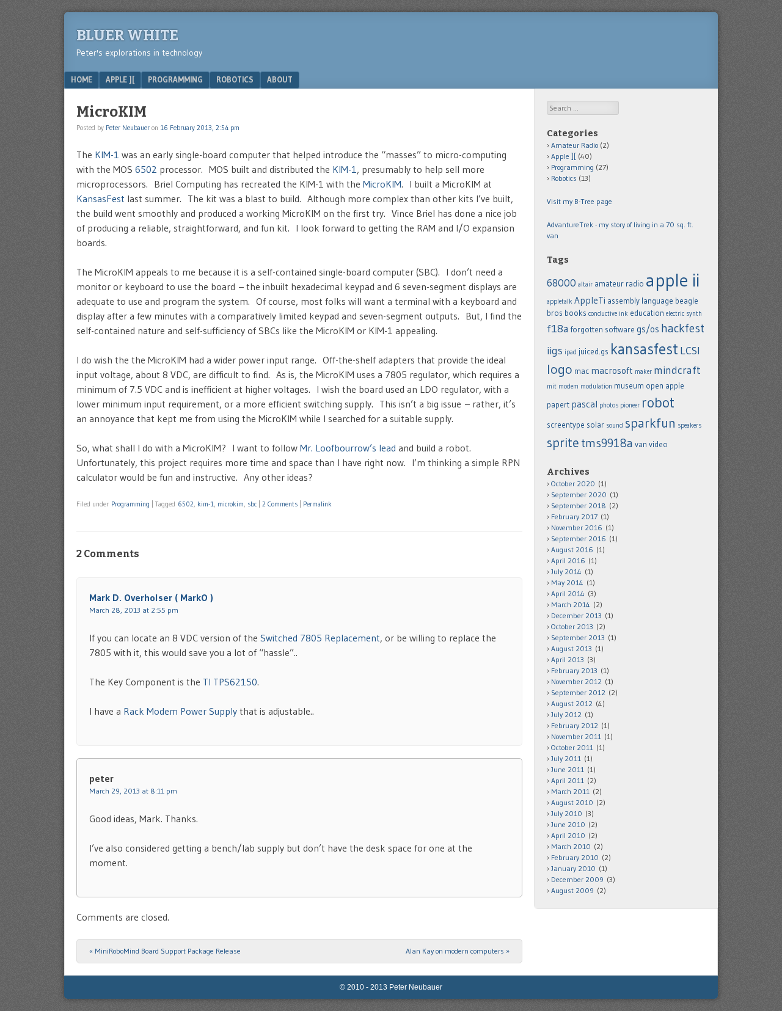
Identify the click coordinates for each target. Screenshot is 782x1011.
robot (657, 402)
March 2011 (570, 791)
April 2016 (568, 560)
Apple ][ (120, 79)
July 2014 (566, 571)
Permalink (317, 504)
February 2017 (574, 516)
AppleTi (589, 300)
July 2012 (566, 714)
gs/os (648, 329)
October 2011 (572, 747)
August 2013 (571, 648)
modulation (596, 386)
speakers (689, 425)
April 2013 (567, 659)
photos (608, 405)
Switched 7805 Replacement (320, 638)
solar (595, 425)
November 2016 (576, 527)
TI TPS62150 (230, 682)
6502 (147, 169)
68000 (561, 283)
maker (643, 372)
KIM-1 (105, 154)
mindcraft (677, 370)
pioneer (630, 405)
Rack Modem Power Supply (180, 711)
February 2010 (575, 857)
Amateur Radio (574, 145)
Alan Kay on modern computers (458, 950)
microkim (230, 504)
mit (552, 386)
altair (585, 284)
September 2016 (578, 538)
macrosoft (612, 370)
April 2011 (567, 780)
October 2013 (572, 626)
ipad (571, 352)
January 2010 (573, 868)
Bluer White (127, 35)
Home (81, 79)
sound (614, 425)
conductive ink (608, 314)
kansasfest (644, 349)
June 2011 (567, 769)
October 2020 (573, 483)
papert (558, 405)
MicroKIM (382, 184)
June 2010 (568, 824)
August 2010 (572, 802)
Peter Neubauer (128, 127)
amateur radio (619, 284)
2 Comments (280, 504)
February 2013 (574, 670)
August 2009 (572, 890)
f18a (558, 328)
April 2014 (568, 593)
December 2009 (577, 879)
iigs (555, 350)
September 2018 (578, 505)
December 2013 (576, 615)
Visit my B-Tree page (579, 201)
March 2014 (570, 604)
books (575, 313)
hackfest (682, 328)
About (280, 79)
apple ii (673, 280)
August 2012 (572, 703)
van (641, 444)
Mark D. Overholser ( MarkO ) (151, 597)
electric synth (684, 314)
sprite (563, 442)
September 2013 (578, 637)
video (658, 444)
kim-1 (205, 504)
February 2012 (574, 725)
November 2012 (576, 681)
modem (568, 386)
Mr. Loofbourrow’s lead (348, 448)
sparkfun (650, 423)
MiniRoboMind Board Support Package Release (165, 950)
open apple (665, 386)
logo (559, 369)
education (647, 313)
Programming (175, 79)
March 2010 (571, 846)
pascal (584, 404)
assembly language (640, 301)
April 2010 (568, 835)
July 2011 (566, 758)
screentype (566, 425)
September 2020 (579, 494)
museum (629, 386)
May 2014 (567, 582)
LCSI (690, 350)
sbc (252, 504)
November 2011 (576, 736)
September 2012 (578, 692)
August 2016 (572, 549)
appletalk (559, 301)
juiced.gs (593, 351)
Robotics (235, 79)
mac (581, 371)
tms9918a (607, 443)
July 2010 (566, 813)
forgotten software (603, 329)
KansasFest (101, 198)
